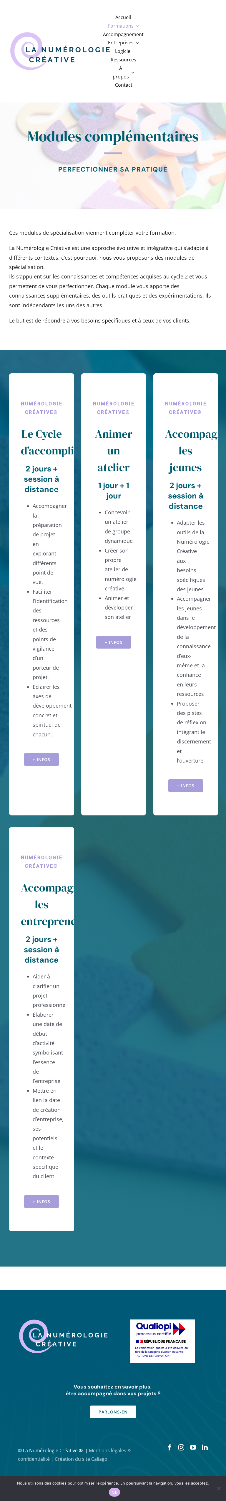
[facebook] (169, 1447)
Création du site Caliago (81, 1459)
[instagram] (181, 1447)
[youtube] (193, 1447)
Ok (114, 1492)
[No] (219, 1488)
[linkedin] (205, 1447)
